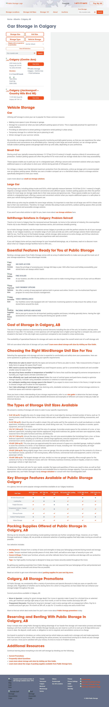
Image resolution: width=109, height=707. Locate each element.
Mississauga (43, 689)
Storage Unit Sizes (29, 12)
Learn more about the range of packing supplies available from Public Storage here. (40, 664)
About (55, 12)
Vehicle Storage (34, 39)
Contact (70, 686)
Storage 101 (44, 12)
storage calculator (48, 472)
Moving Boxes (14, 550)
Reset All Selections (25, 48)
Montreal (42, 686)
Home (9, 19)
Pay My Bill (97, 3)
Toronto (42, 679)
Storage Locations (12, 12)
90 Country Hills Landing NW (67, 493)
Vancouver (43, 681)
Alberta (17, 19)
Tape (11, 560)
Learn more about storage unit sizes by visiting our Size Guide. (72, 344)
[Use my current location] (95, 12)
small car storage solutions (34, 179)
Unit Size (34, 34)
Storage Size (15, 34)
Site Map (70, 689)
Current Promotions (16, 656)
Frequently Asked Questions (19, 659)
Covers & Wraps (15, 555)
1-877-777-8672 (80, 3)
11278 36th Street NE (82, 493)
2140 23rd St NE (54, 493)
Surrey (42, 691)
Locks (11, 552)
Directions (12, 71)
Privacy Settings (72, 681)
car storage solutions (64, 212)
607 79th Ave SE (44, 493)
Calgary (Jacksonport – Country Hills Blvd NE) (23, 92)
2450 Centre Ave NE (95, 493)
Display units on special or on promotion (16, 44)
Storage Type (15, 39)
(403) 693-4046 (16, 68)
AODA (69, 684)
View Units (36, 64)
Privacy (70, 679)
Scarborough (56, 681)
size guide (71, 394)
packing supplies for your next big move (57, 572)
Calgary (42, 684)
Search (100, 12)
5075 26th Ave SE (33, 493)
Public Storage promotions (67, 611)
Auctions (64, 12)
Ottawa (54, 679)
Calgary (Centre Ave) (22, 59)
